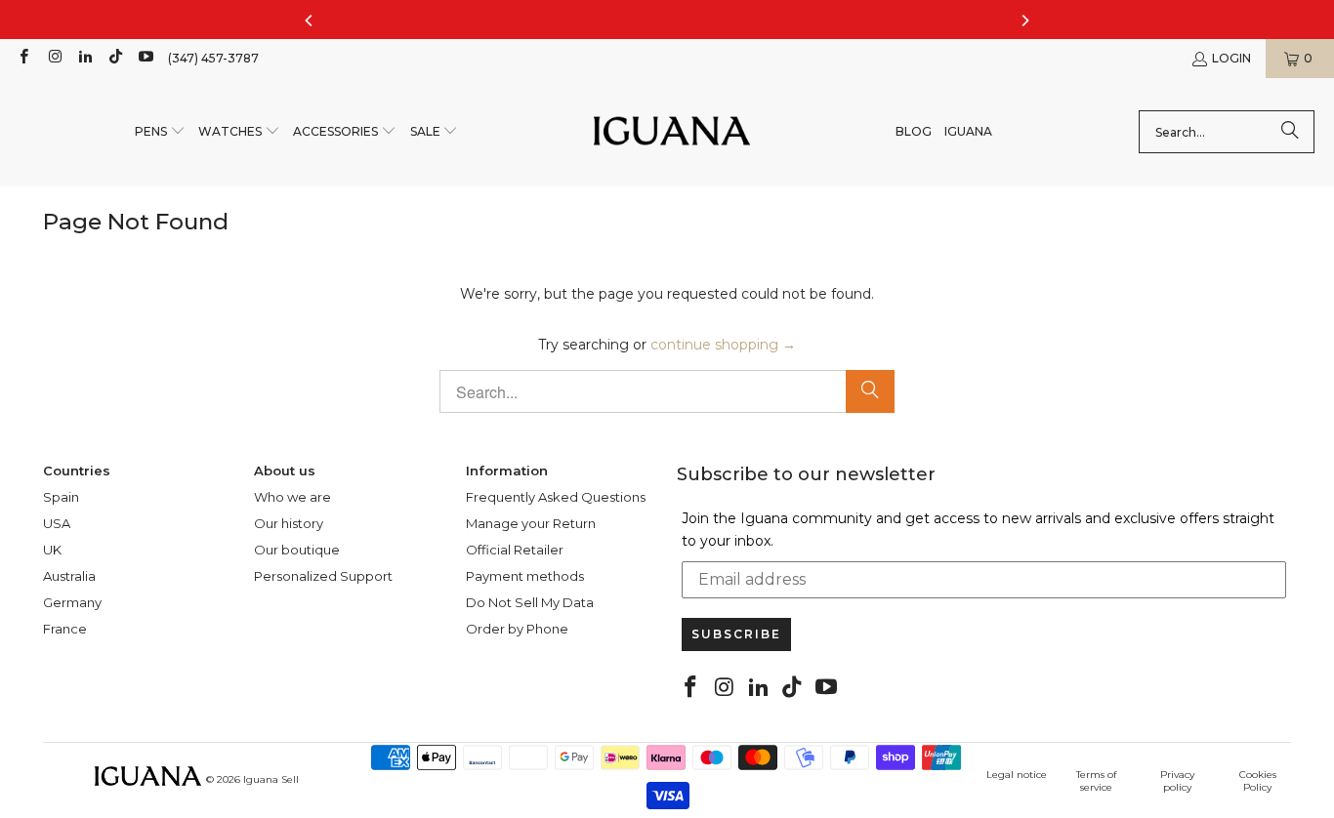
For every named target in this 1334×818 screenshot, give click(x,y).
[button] (160, 132)
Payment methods (525, 576)
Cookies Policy (1257, 781)
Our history (288, 523)
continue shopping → (723, 344)
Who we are (292, 497)
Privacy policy (1177, 781)
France (65, 628)
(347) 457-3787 (213, 58)
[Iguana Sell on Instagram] (53, 58)
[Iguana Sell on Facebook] (23, 58)
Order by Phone (517, 628)
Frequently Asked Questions (556, 497)
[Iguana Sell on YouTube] (145, 58)
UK (52, 549)
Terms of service (1096, 781)
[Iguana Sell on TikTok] (114, 58)
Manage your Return (531, 523)
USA (56, 523)
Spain (61, 497)
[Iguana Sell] (672, 132)
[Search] (1290, 131)
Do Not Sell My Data (530, 602)
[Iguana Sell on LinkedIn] (84, 58)
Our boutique (297, 549)
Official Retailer (514, 549)
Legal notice (1016, 774)
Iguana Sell (271, 779)
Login (1231, 58)
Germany (72, 602)
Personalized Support (323, 576)
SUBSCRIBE (736, 634)
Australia (69, 576)
